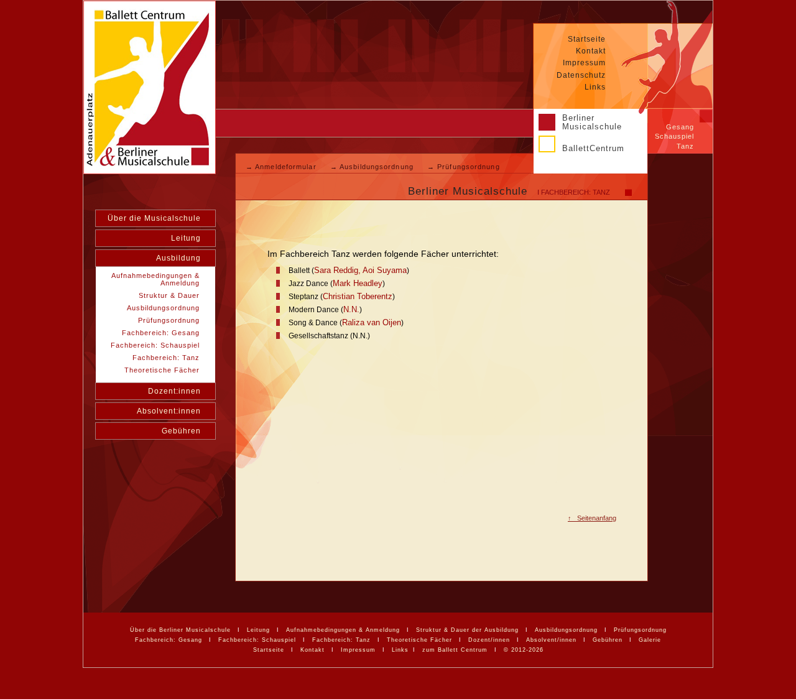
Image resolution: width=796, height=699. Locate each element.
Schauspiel (674, 136)
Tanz (685, 146)
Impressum (584, 62)
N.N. (351, 309)
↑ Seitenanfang (592, 518)
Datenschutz (581, 75)
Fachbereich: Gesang (168, 640)
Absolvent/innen (551, 640)
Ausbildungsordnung (566, 630)
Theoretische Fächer (419, 640)
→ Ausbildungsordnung (373, 166)
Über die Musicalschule (154, 218)
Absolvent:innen (169, 411)
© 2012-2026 (524, 650)
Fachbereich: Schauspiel (257, 640)
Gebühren (181, 431)
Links (595, 87)
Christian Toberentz (357, 296)
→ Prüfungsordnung (463, 166)
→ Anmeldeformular (282, 166)
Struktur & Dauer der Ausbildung (467, 630)
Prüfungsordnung (640, 630)
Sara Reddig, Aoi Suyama (360, 270)
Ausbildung (178, 258)
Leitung (186, 238)
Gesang (680, 127)
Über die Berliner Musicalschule (180, 630)
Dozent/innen (489, 640)
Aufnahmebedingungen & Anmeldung (343, 630)
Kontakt (591, 51)
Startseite (587, 39)
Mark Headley (357, 283)
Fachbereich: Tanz (341, 640)
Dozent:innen (174, 391)
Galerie (650, 640)
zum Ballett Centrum (455, 650)
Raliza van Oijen (371, 322)
